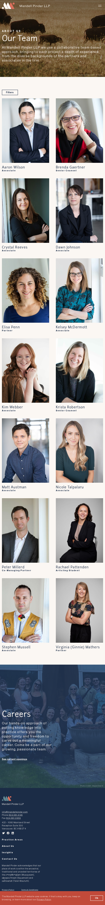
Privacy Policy (8, 890)
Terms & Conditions (29, 890)
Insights (7, 853)
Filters (10, 92)
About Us (11, 31)
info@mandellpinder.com (15, 812)
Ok (96, 898)
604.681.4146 (16, 815)
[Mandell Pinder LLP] (26, 6)
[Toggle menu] (100, 6)
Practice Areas (12, 840)
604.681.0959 (13, 818)
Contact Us (9, 859)
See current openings (14, 759)
